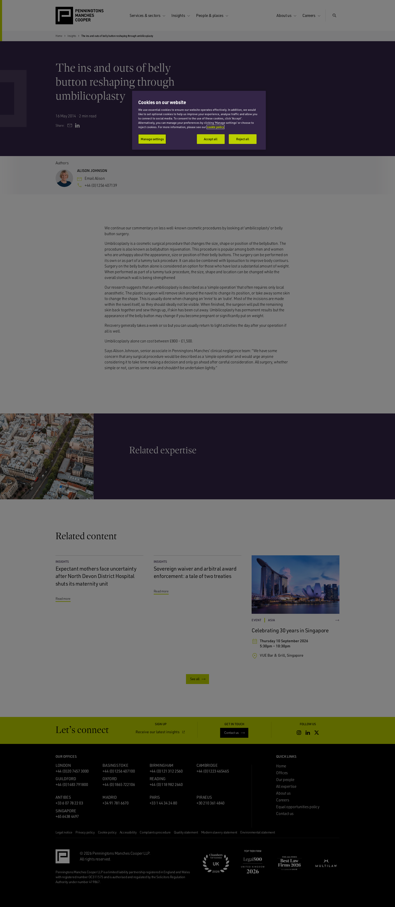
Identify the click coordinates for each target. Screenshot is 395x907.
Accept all (210, 139)
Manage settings (152, 139)
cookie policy (215, 127)
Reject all (242, 139)
